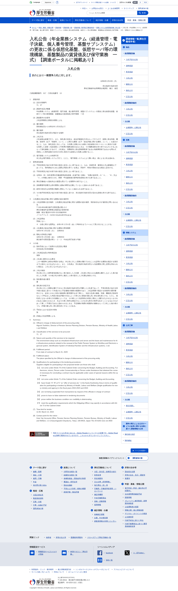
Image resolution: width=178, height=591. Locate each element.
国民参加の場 (143, 8)
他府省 (48, 537)
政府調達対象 (130, 53)
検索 (144, 13)
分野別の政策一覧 (70, 472)
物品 (127, 47)
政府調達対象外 (131, 103)
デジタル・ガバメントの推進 (136, 514)
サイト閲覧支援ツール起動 (100, 2)
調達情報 (128, 497)
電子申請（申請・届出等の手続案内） (136, 489)
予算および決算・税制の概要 (75, 489)
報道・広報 (38, 491)
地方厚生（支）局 (101, 485)
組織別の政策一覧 (70, 475)
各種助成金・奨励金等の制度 (75, 478)
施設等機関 (98, 494)
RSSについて (59, 572)
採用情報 (97, 505)
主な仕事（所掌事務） (102, 482)
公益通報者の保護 (131, 507)
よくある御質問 (114, 8)
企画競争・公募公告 (133, 127)
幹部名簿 (97, 475)
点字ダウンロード (82, 2)
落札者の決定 (130, 434)
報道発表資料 (38, 498)
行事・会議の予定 (40, 505)
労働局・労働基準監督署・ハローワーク (105, 490)
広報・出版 (37, 502)
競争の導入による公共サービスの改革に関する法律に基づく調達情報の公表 (136, 426)
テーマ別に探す (40, 468)
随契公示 (129, 84)
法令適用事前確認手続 (133, 494)
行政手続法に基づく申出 (134, 520)
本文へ (84, 8)
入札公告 (129, 78)
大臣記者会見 (38, 495)
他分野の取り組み (40, 485)
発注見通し (130, 406)
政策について (69, 468)
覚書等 (127, 478)
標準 (135, 2)
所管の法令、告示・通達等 (135, 475)
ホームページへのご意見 (77, 572)
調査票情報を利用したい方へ (105, 521)
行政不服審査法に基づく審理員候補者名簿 (136, 525)
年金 (34, 482)
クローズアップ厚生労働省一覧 (99, 537)
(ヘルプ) (113, 2)
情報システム (131, 233)
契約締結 (128, 440)
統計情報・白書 (101, 510)
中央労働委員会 (100, 498)
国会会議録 (68, 485)
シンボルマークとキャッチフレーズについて (92, 569)
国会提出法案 (130, 472)
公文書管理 (129, 517)
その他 (127, 121)
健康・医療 (37, 472)
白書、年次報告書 (101, 518)
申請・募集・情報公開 (134, 484)
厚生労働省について (103, 468)
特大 (145, 2)
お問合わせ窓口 (97, 8)
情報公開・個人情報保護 (134, 510)
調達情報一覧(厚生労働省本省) (136, 40)
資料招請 (129, 66)
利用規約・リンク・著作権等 (42, 569)
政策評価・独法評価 (71, 492)
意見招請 (129, 72)
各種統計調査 (99, 514)
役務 (127, 140)
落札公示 (129, 90)
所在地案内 (98, 478)
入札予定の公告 (132, 59)
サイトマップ (129, 8)
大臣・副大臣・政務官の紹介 (105, 472)
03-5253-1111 (71, 582)
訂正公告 (129, 97)
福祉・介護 (37, 475)
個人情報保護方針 (64, 569)
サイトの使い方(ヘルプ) (40, 572)
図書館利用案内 (77, 537)
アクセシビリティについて (124, 569)
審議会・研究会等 (70, 482)
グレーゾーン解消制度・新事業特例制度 (136, 502)
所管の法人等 (61, 537)
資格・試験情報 (100, 501)
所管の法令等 (130, 468)
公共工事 (129, 325)
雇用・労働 (37, 478)
